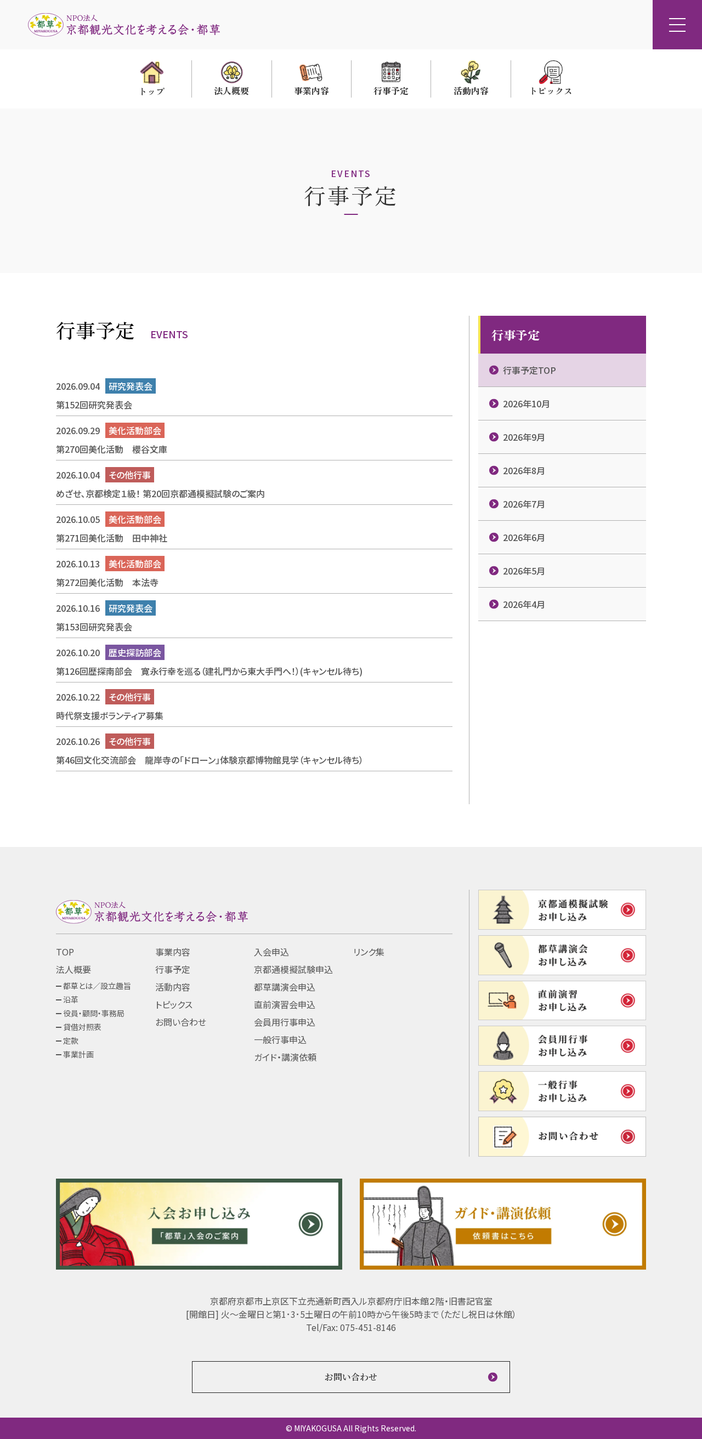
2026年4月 (524, 604)
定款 (70, 1040)
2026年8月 (524, 470)
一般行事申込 (280, 1039)
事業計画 (78, 1054)
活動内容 (172, 986)
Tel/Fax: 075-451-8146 (351, 1327)
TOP (65, 951)
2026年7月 (524, 503)
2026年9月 (524, 436)
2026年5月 (524, 570)
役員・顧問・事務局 (93, 1013)
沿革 (70, 999)
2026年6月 (524, 537)
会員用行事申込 (284, 1021)
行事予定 (172, 969)
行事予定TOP (529, 370)
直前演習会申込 (284, 1004)
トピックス (174, 1004)
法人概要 (73, 969)
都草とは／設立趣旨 (97, 985)
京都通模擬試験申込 (293, 969)
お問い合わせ (180, 1021)
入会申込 (271, 951)
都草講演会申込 (284, 986)
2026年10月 (526, 403)
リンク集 (368, 951)
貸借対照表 (82, 1026)
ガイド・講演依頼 (285, 1056)
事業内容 (172, 951)
